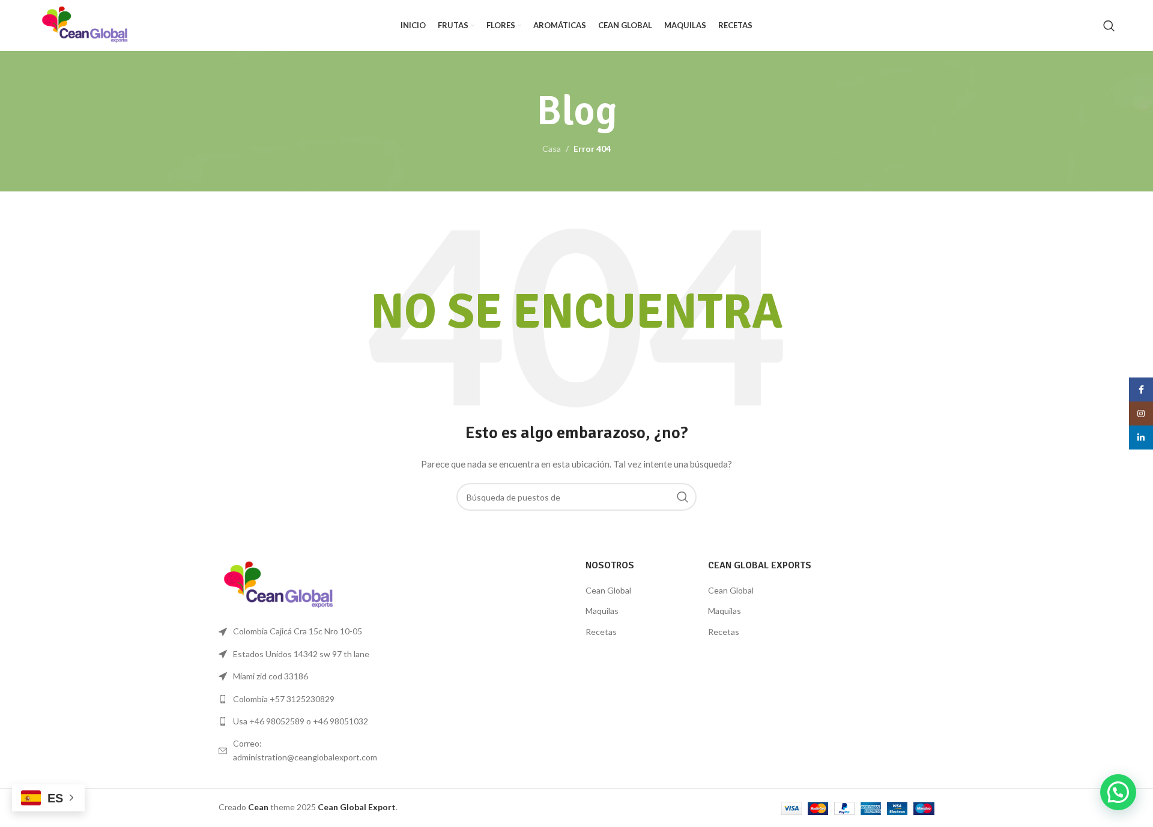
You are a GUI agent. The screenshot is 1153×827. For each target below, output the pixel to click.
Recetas (601, 632)
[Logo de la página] (85, 24)
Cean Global (608, 590)
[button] (1118, 792)
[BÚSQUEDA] (683, 497)
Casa (551, 148)
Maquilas (602, 611)
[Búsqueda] (1109, 26)
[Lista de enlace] (301, 699)
